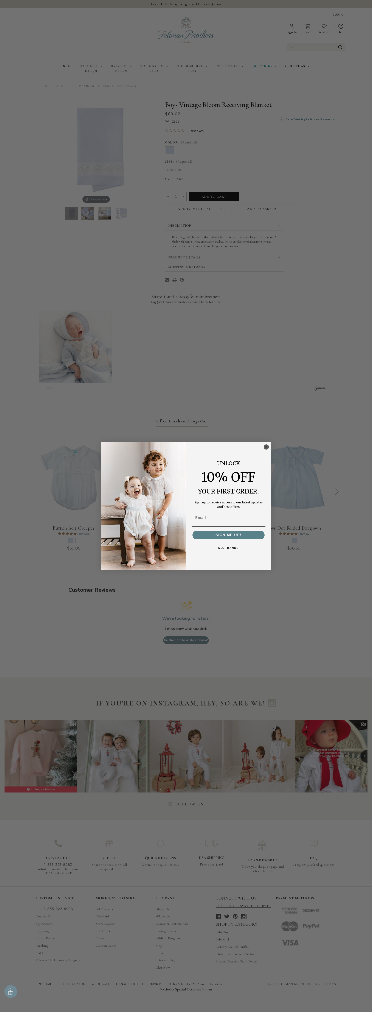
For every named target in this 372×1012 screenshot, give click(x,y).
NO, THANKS (228, 548)
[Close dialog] (266, 447)
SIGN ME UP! (228, 535)
